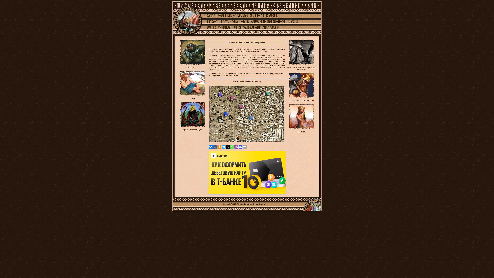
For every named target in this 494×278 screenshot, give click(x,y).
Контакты (248, 204)
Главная (240, 204)
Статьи (255, 204)
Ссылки (262, 204)
